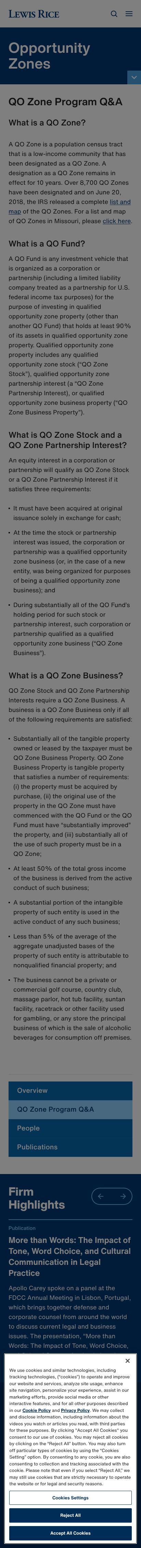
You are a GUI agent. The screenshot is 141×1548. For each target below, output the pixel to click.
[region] (70, 1448)
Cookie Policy (37, 1410)
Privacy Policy (75, 1410)
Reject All (70, 1515)
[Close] (127, 1360)
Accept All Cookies (70, 1533)
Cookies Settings (70, 1498)
